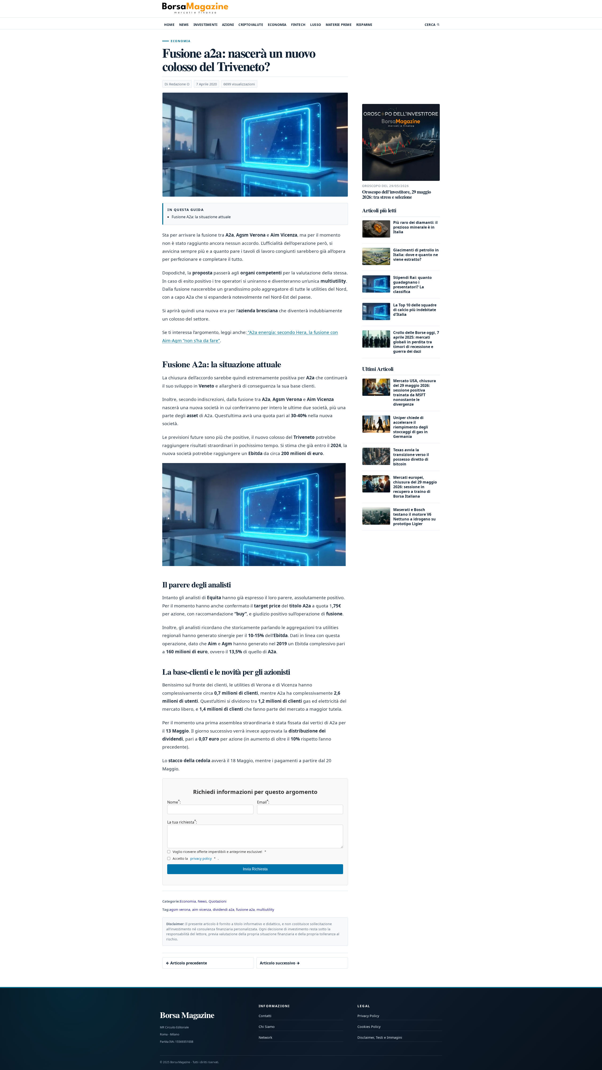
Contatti (265, 1016)
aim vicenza (201, 909)
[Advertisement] (401, 66)
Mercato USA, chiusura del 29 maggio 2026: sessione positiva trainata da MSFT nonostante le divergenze (414, 392)
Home (169, 24)
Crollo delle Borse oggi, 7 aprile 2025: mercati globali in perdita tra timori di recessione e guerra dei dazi (416, 342)
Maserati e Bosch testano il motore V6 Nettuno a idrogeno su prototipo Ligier (414, 516)
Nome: (174, 802)
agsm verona (179, 909)
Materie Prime (339, 24)
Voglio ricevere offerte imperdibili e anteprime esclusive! (219, 851)
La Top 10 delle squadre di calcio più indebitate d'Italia (414, 310)
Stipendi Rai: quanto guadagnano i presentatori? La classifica (412, 284)
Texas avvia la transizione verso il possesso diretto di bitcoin (411, 457)
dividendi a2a (223, 909)
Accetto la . (196, 858)
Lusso (315, 24)
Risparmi (364, 24)
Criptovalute (250, 24)
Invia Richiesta (255, 869)
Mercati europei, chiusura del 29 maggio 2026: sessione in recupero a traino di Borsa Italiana (415, 487)
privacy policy (201, 858)
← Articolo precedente (186, 963)
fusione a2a (245, 909)
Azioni (228, 24)
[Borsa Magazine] (195, 9)
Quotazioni (217, 901)
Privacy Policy (368, 1016)
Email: (263, 802)
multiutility (265, 909)
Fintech (298, 24)
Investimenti (205, 24)
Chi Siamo (267, 1026)
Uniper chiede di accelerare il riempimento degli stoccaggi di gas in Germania (410, 427)
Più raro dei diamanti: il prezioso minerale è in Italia (415, 227)
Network (265, 1037)
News (184, 24)
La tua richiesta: (182, 822)
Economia (277, 24)
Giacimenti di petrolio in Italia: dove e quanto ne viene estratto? (416, 255)
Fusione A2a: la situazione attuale (201, 216)
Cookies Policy (368, 1026)
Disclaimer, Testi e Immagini (379, 1037)
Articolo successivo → (280, 963)
